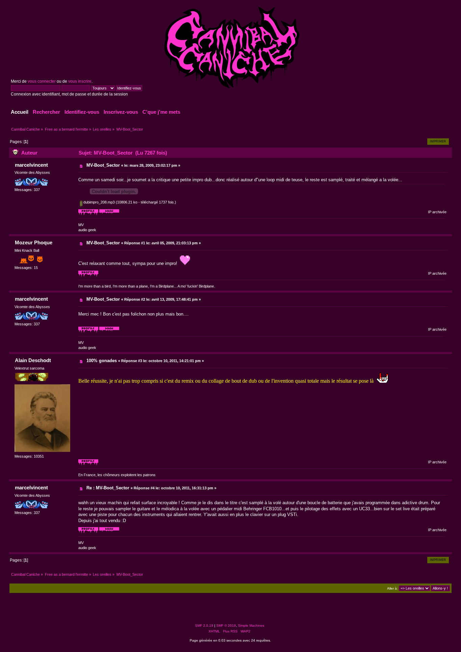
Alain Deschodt (33, 360)
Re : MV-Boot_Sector (107, 487)
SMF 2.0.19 (204, 625)
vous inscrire (79, 81)
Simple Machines (251, 625)
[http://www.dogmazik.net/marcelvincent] (109, 214)
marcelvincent (31, 165)
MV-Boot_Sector (103, 165)
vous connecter (42, 81)
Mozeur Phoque (33, 242)
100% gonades (101, 360)
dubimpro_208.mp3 (98, 202)
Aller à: (392, 588)
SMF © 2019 (226, 625)
